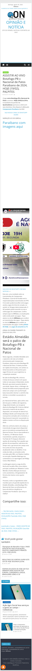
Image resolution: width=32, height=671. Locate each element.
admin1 (16, 612)
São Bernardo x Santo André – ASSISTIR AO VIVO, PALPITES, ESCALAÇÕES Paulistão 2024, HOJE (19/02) (13, 514)
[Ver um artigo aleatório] (29, 65)
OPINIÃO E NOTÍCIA (16, 25)
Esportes (6, 72)
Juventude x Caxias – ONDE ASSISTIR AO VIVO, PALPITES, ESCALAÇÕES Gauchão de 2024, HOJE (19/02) (15, 528)
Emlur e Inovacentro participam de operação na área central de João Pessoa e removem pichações (21, 627)
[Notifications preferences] (3, 667)
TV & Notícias (7, 602)
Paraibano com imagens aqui (14, 124)
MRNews (8, 651)
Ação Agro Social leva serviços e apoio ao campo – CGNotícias (16, 607)
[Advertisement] (16, 49)
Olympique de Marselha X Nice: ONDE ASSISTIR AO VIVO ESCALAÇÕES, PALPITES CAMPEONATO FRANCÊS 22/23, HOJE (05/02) (16, 549)
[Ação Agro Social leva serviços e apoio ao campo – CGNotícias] (16, 585)
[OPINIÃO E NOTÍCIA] (3, 65)
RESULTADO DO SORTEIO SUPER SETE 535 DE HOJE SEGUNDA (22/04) (15, 560)
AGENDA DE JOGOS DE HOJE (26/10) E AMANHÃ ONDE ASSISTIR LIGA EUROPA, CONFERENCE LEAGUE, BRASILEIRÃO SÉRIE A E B (15, 571)
